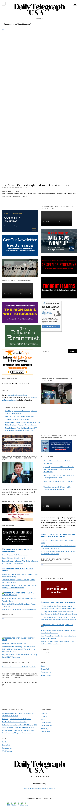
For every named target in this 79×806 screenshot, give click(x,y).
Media (43, 719)
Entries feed (45, 669)
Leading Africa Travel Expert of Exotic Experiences (19, 609)
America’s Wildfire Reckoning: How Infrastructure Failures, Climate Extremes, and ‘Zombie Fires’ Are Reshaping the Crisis (19, 649)
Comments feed (46, 672)
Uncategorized (46, 732)
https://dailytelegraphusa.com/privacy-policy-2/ (39, 788)
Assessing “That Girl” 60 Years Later (14, 643)
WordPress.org (46, 675)
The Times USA (69, 602)
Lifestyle (44, 716)
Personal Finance (46, 725)
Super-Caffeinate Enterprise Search (13, 558)
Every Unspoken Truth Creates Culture (15, 555)
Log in (43, 666)
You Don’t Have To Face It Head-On (17, 419)
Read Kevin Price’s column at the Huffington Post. (18, 667)
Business (44, 713)
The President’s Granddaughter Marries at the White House (36, 185)
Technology (45, 728)
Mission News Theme (33, 798)
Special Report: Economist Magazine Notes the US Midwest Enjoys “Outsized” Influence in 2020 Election (59, 469)
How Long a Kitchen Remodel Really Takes (19, 416)
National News (46, 722)
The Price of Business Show (53, 536)
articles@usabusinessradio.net (17, 395)
